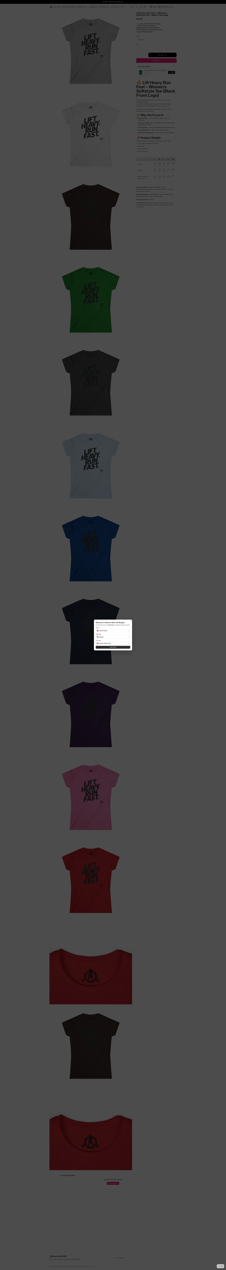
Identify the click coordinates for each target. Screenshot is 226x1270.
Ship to (97, 627)
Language (98, 634)
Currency (98, 640)
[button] (113, 630)
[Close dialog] (131, 621)
